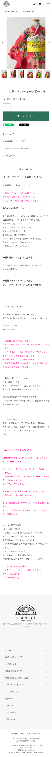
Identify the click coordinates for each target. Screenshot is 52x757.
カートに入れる (28, 116)
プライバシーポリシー (14, 684)
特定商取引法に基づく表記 (14, 141)
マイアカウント (11, 691)
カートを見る (11, 712)
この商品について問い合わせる (16, 148)
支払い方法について (13, 670)
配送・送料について (13, 657)
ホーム (5, 11)
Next (49, 43)
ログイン (9, 705)
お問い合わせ (11, 719)
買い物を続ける (9, 155)
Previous (3, 43)
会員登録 (9, 698)
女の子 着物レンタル (28, 11)
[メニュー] (48, 4)
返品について (8, 134)
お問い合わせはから (26, 750)
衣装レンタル (14, 11)
